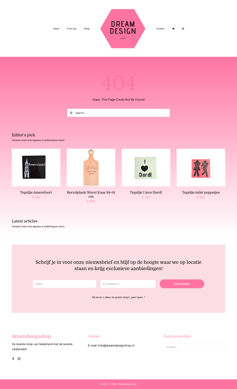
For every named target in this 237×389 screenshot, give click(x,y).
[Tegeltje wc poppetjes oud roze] (201, 150)
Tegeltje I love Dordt (146, 192)
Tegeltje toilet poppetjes (201, 192)
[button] (170, 28)
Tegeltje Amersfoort (36, 192)
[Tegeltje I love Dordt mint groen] (146, 150)
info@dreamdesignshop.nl (116, 345)
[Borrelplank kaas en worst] (91, 150)
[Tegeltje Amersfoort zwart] (36, 150)
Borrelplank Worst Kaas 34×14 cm (91, 194)
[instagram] (19, 358)
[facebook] (13, 358)
